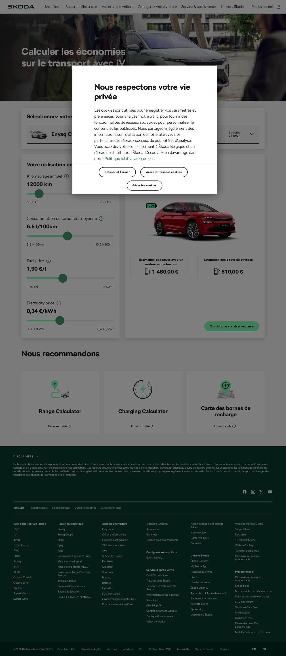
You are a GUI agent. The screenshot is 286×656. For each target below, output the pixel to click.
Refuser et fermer (117, 172)
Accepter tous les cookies (164, 172)
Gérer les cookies (144, 185)
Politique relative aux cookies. (130, 158)
